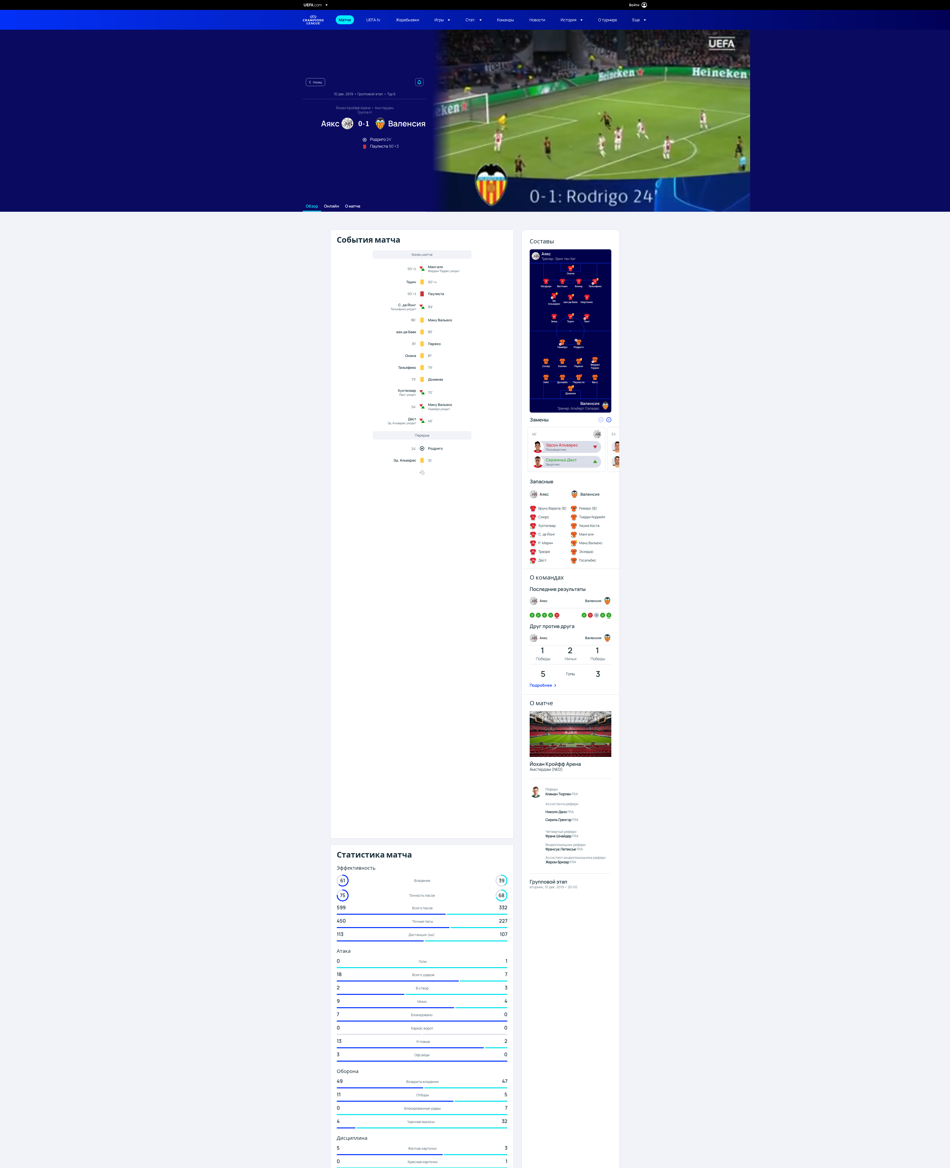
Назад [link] (317, 82)
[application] (588, 121)
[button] (442, 19)
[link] (344, 19)
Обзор (312, 206)
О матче (352, 206)
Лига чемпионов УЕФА (313, 19)
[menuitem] (346, 19)
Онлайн (331, 206)
